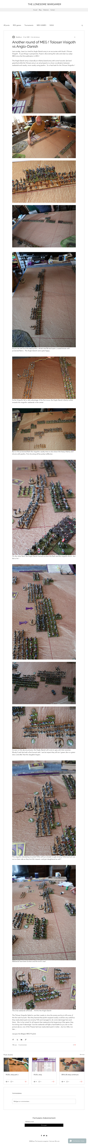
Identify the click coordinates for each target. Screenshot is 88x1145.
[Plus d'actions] (75, 37)
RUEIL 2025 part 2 (12, 1074)
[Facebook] (41, 1135)
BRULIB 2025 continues (70, 1074)
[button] (82, 25)
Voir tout (82, 1054)
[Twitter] (44, 1135)
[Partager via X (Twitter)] (17, 1039)
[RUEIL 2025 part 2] (16, 1065)
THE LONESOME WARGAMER (44, 4)
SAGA (52, 25)
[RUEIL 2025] (44, 1065)
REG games (17, 25)
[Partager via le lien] (25, 1039)
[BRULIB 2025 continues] (71, 1065)
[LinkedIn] (46, 1135)
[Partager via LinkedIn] (21, 1039)
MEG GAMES (41, 25)
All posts (7, 25)
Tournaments (28, 25)
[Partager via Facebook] (13, 1039)
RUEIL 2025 (38, 1074)
